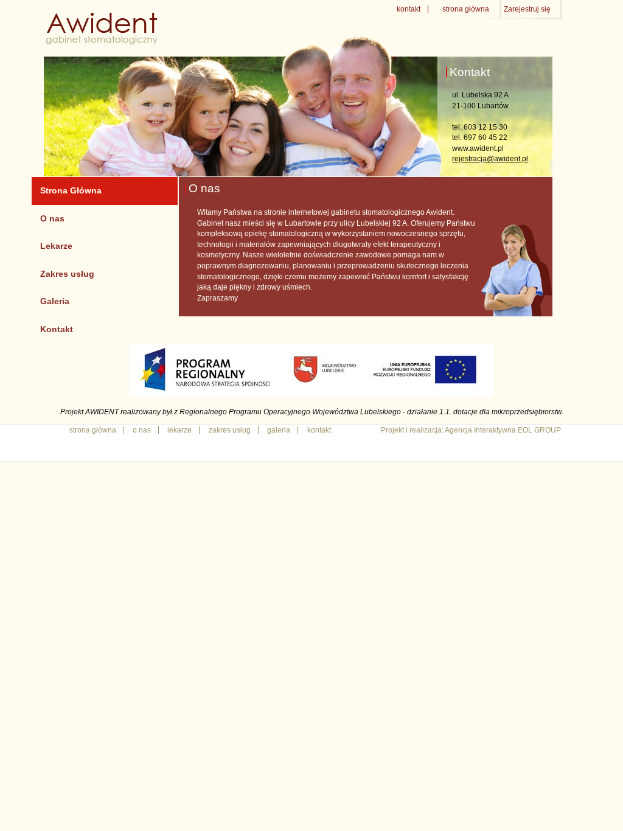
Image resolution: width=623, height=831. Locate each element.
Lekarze (56, 246)
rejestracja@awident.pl (490, 158)
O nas (52, 218)
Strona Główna (71, 190)
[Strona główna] (104, 43)
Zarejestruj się (527, 9)
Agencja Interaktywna (480, 430)
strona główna (465, 9)
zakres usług (230, 430)
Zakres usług (67, 274)
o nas (142, 430)
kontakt (408, 9)
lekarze (179, 430)
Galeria (54, 301)
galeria (278, 430)
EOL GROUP (539, 430)
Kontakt (56, 329)
